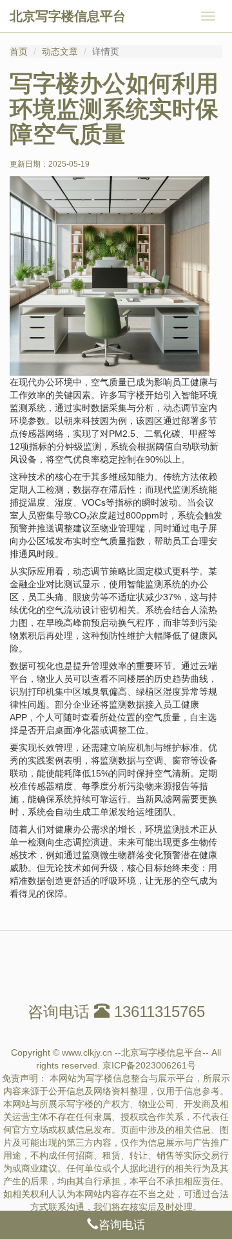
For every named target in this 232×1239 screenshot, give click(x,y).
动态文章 (60, 51)
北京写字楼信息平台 (68, 16)
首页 (19, 51)
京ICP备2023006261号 (149, 1065)
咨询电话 (122, 1224)
